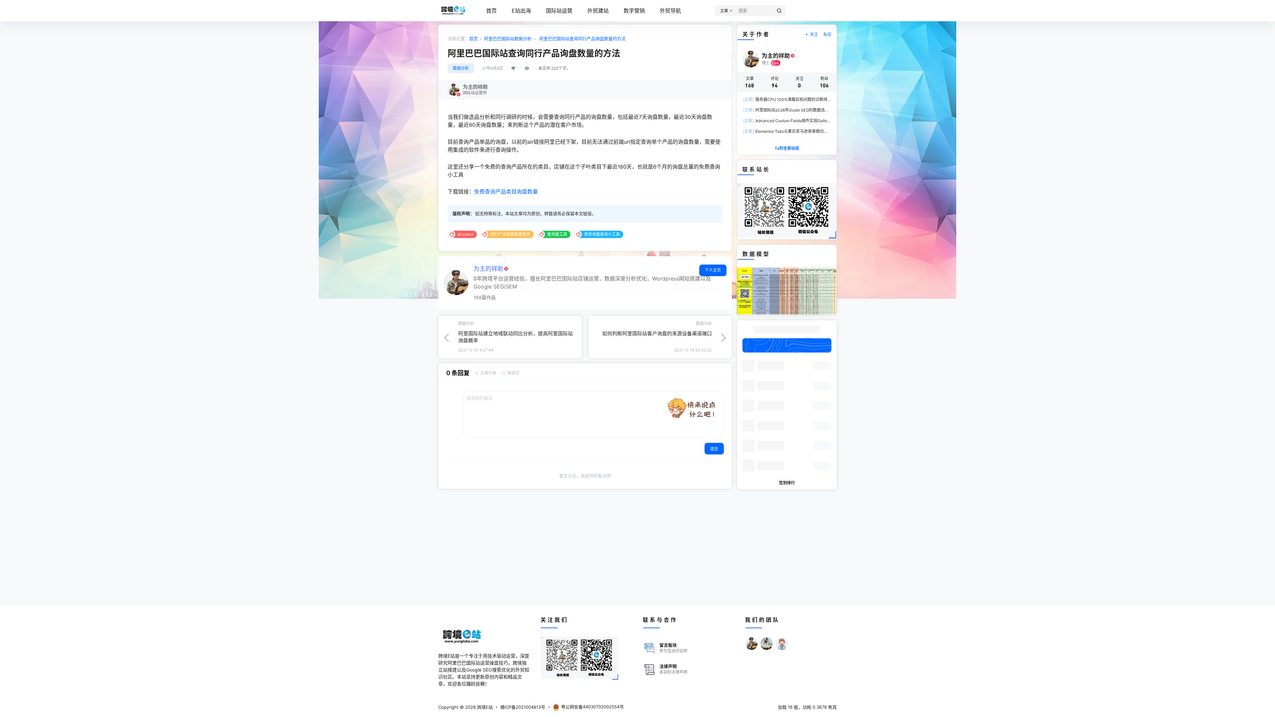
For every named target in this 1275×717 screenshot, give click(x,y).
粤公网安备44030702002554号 (592, 706)
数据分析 (523, 38)
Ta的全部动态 (787, 148)
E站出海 (521, 10)
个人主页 (713, 270)
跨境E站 (484, 707)
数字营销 (634, 10)
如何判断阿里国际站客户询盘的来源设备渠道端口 (657, 333)
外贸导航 (670, 10)
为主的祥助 (488, 268)
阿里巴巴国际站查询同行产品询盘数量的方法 (582, 38)
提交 (714, 448)
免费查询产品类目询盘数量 (506, 191)
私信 (827, 34)
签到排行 (787, 482)
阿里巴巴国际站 (499, 38)
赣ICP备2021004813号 (522, 707)
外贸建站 (598, 10)
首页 (491, 10)
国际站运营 (559, 10)
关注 (814, 34)
